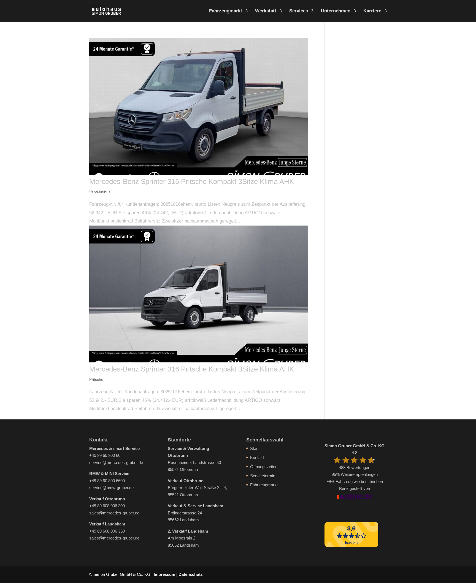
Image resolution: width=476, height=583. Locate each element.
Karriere (372, 11)
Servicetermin (262, 475)
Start (254, 448)
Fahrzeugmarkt (225, 11)
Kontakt (257, 457)
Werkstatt (265, 11)
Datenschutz (190, 574)
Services (298, 11)
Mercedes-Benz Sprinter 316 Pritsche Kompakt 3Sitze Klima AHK (191, 181)
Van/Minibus (99, 192)
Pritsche (96, 379)
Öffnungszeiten (263, 466)
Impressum (164, 574)
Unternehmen (335, 11)
